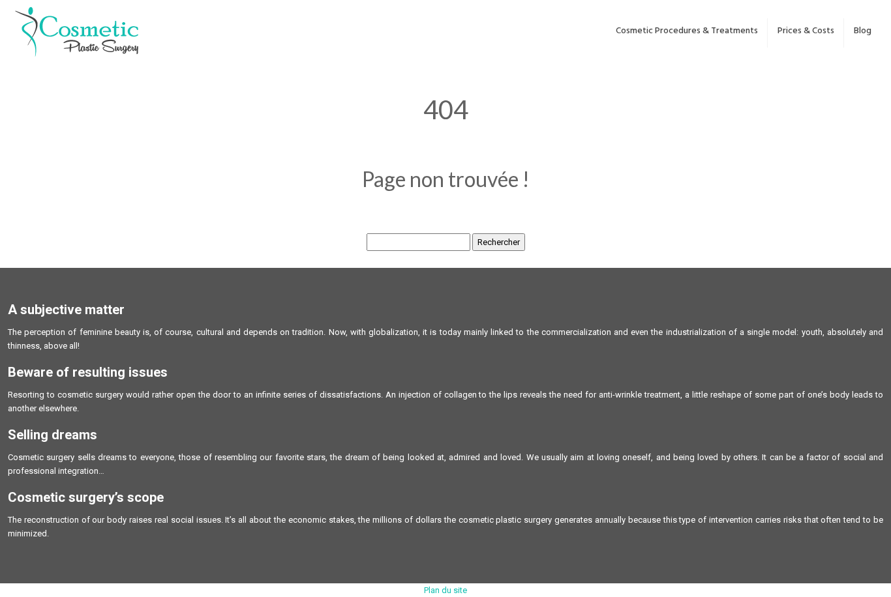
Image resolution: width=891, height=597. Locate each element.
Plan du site (445, 590)
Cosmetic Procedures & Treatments (687, 30)
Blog (862, 30)
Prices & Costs (806, 30)
